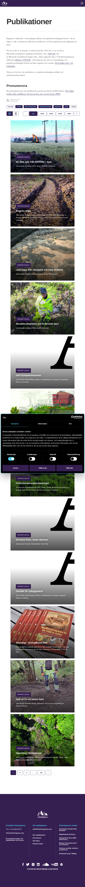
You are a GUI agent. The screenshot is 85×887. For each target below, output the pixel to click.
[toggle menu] (82, 3)
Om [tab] (70, 424)
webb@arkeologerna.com (42, 829)
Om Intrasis (37, 838)
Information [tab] (42, 424)
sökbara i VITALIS (22, 59)
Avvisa (15, 468)
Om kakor (36, 841)
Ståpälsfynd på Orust (67, 834)
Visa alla (10, 106)
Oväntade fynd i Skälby (68, 853)
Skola (66, 106)
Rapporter (58, 106)
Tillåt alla (69, 468)
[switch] (32, 459)
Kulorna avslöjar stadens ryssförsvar (68, 848)
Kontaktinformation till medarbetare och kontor (15, 839)
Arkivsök (52, 53)
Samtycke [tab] (15, 424)
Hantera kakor (38, 843)
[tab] (42, 113)
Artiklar (19, 106)
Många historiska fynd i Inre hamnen (68, 843)
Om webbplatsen (39, 835)
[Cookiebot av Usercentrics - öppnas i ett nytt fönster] (72, 417)
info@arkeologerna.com (15, 833)
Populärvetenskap (45, 106)
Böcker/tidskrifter (30, 106)
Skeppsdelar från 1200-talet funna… (67, 838)
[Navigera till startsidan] (42, 817)
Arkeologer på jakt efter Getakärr (68, 829)
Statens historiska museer (42, 869)
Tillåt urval (43, 468)
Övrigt (74, 106)
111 (41, 772)
